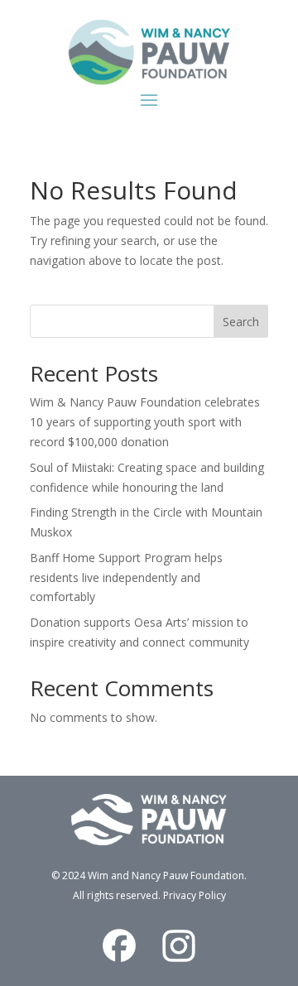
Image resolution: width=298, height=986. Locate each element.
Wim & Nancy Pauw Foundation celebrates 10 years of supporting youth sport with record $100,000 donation (145, 422)
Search (241, 321)
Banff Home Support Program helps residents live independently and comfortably (126, 577)
